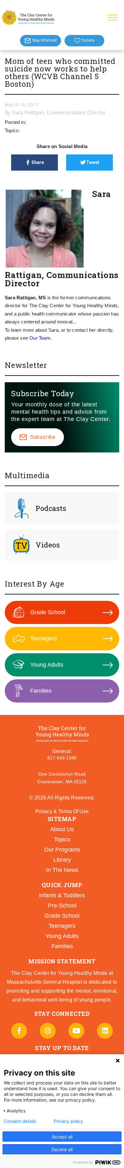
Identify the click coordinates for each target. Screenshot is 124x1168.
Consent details (20, 1121)
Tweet (92, 162)
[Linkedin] (105, 1031)
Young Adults (46, 665)
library (62, 860)
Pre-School (62, 905)
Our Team (40, 338)
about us (62, 829)
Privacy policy (68, 1121)
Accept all (62, 1136)
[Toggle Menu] (112, 17)
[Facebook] (19, 1031)
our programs (62, 849)
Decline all (62, 1149)
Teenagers (43, 638)
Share (37, 162)
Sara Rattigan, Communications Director (59, 112)
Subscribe (43, 437)
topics (62, 839)
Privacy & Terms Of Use (62, 811)
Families (41, 691)
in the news (62, 870)
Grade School (47, 612)
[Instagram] (48, 1031)
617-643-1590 (62, 757)
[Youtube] (76, 1031)
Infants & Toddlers (62, 895)
